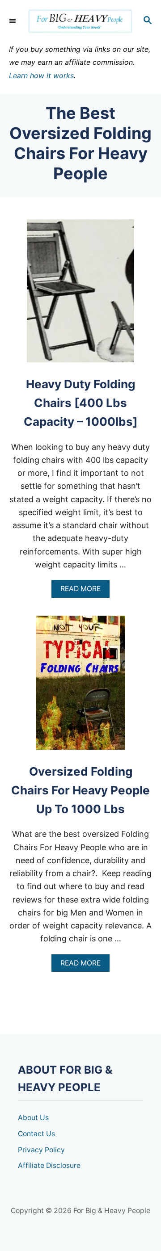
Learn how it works (41, 75)
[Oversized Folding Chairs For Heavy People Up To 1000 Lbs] (80, 687)
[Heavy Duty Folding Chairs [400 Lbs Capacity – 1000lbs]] (80, 294)
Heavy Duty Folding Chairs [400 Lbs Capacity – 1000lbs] (81, 403)
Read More (83, 591)
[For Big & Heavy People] (80, 21)
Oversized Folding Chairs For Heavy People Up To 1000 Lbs (80, 790)
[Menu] (13, 21)
